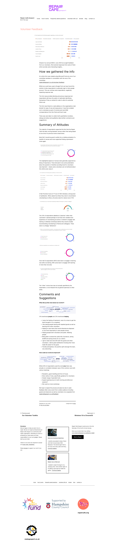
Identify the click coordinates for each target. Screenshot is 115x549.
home (38, 18)
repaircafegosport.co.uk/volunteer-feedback (51, 82)
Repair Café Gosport (27, 18)
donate (81, 18)
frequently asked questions (58, 18)
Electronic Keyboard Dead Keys (56, 438)
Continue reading (52, 448)
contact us (92, 18)
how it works (45, 18)
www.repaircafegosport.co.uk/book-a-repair (83, 433)
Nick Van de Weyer (45, 405)
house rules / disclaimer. (28, 444)
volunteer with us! (72, 18)
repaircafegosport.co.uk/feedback (48, 394)
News (74, 403)
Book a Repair (78, 437)
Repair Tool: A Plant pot (54, 461)
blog (86, 18)
